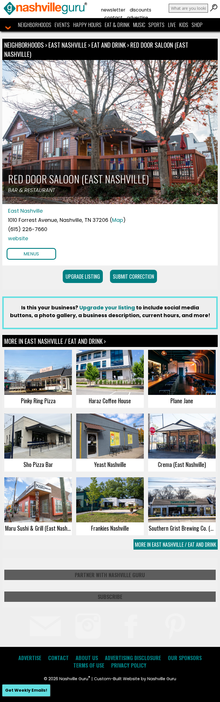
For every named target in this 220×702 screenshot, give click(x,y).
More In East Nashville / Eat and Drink (175, 544)
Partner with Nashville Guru (110, 575)
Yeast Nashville (110, 464)
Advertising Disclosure (133, 658)
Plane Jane (181, 400)
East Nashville (68, 44)
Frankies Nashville (110, 528)
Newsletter (113, 10)
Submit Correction (133, 276)
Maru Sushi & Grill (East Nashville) (38, 528)
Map (117, 220)
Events (62, 24)
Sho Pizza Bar (38, 464)
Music (139, 24)
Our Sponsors (185, 658)
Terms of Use (88, 665)
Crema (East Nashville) (182, 464)
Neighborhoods (34, 24)
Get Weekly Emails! (26, 690)
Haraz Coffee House (110, 400)
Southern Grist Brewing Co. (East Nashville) (182, 528)
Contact (113, 17)
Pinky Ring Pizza (38, 400)
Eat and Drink (108, 44)
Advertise (137, 17)
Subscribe (110, 596)
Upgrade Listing (83, 276)
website (18, 238)
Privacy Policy (128, 665)
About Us (87, 658)
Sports (156, 24)
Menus (31, 254)
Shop (197, 24)
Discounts (140, 10)
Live (172, 24)
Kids (183, 24)
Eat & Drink (117, 24)
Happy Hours (87, 24)
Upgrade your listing (107, 307)
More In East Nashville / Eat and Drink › (55, 341)
